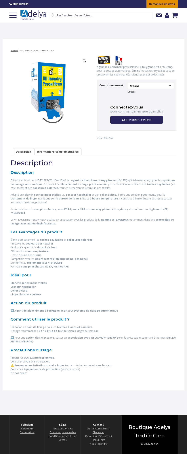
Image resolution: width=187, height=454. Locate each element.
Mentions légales (63, 428)
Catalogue (27, 428)
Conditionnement (111, 85)
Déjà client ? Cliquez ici (98, 436)
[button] (84, 60)
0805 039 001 (20, 4)
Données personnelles (62, 432)
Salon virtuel (27, 432)
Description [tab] (23, 151)
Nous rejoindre (98, 443)
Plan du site (98, 440)
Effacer (131, 91)
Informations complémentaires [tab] (58, 151)
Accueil (14, 50)
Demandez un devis (162, 4)
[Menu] (13, 15)
